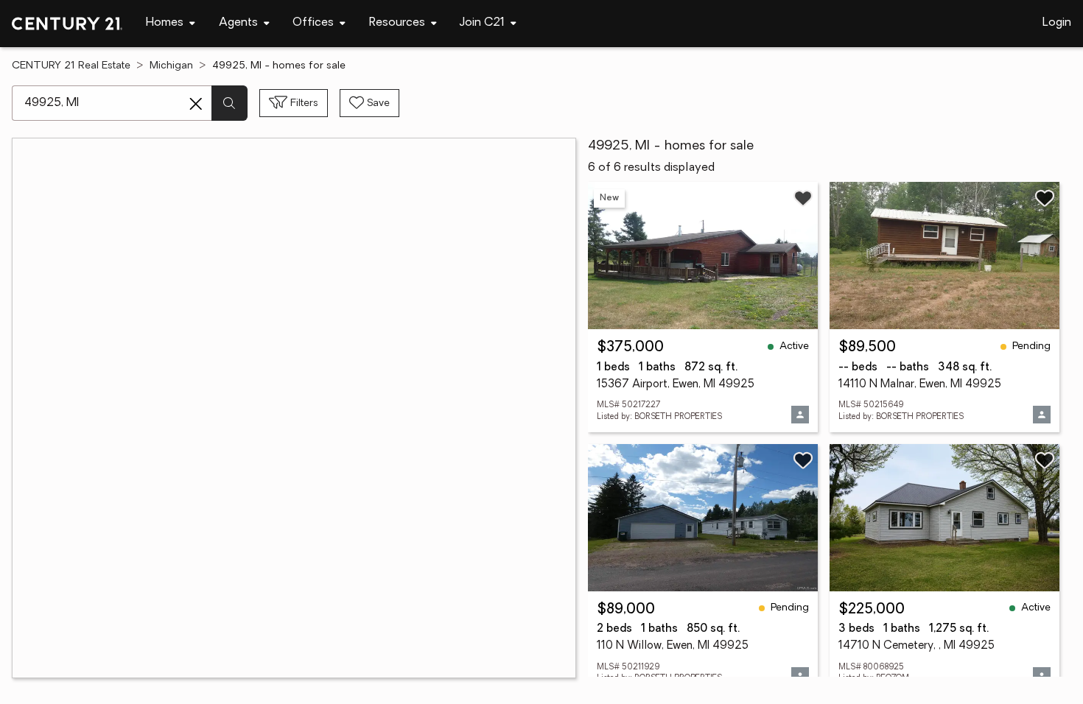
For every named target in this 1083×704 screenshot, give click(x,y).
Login (1056, 23)
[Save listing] (803, 198)
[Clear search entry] (196, 103)
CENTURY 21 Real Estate (71, 65)
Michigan (171, 65)
